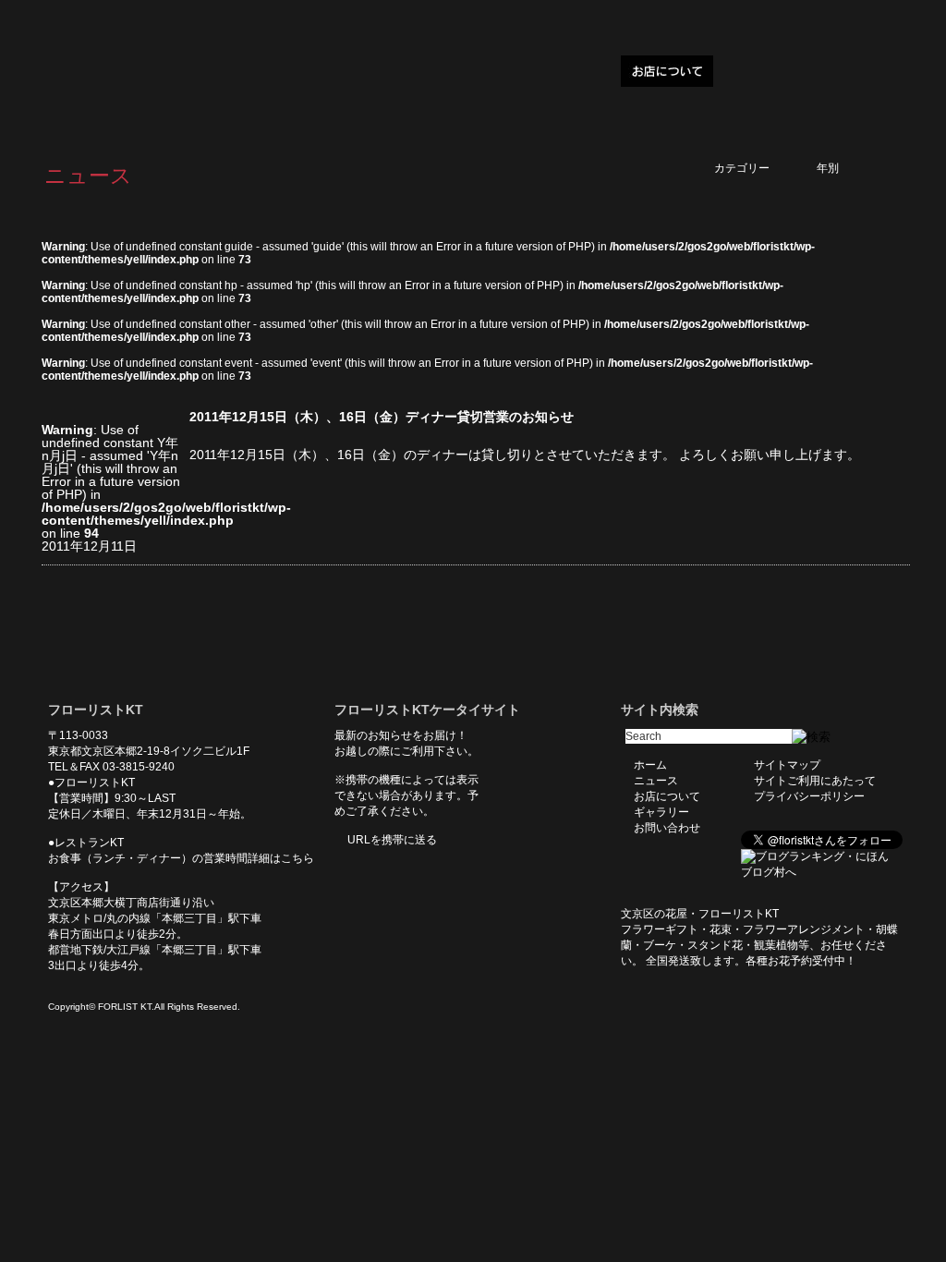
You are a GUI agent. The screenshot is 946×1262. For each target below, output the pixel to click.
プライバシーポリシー (809, 796)
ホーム (511, 71)
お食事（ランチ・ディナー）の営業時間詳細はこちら (181, 858)
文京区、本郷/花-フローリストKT (140, 70)
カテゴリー (758, 168)
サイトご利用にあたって (815, 780)
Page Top (882, 639)
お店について (667, 71)
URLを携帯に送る (392, 839)
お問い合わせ (852, 71)
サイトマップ (787, 764)
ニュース (580, 71)
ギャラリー (759, 71)
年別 (850, 168)
